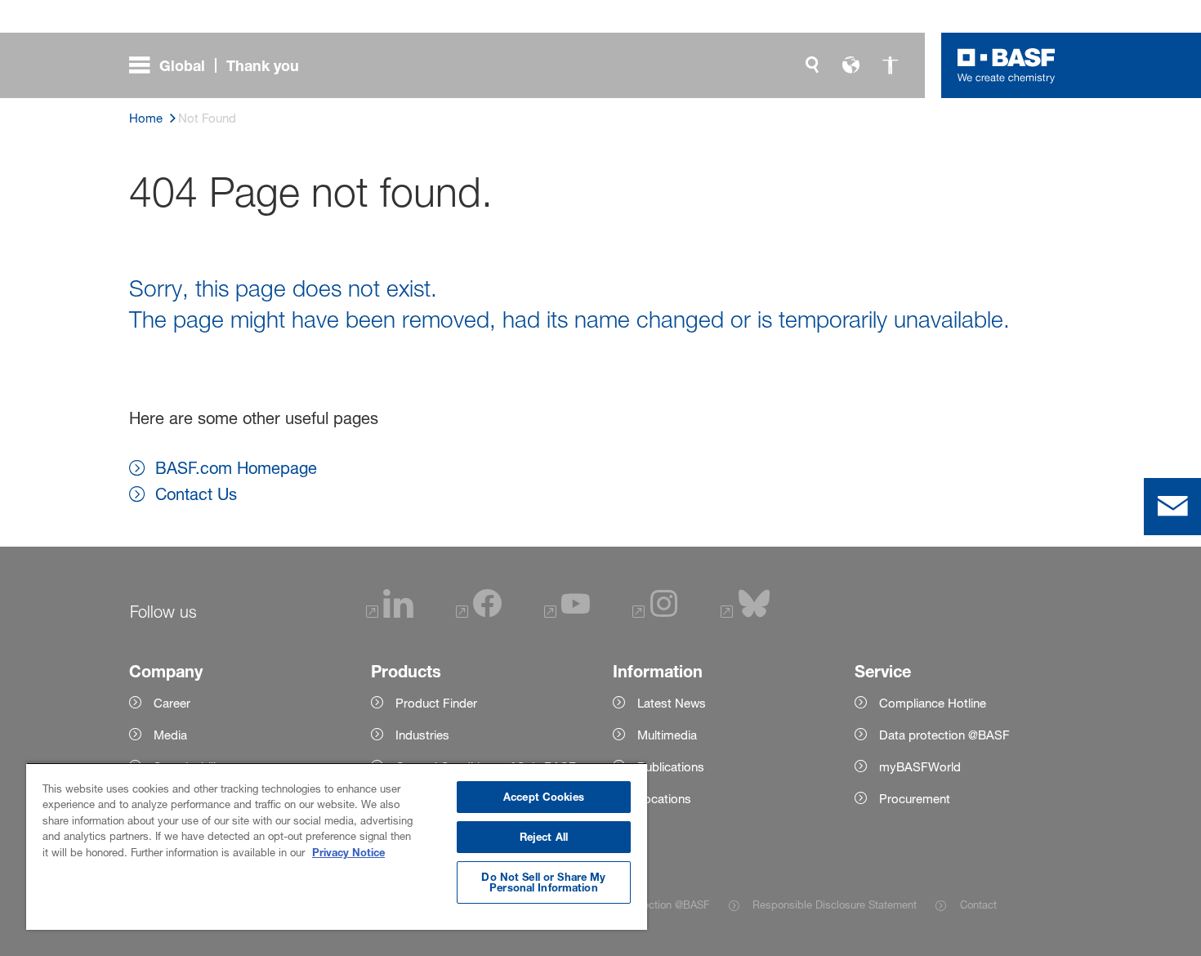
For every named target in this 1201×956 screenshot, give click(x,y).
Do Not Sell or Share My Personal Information (543, 882)
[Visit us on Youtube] (567, 613)
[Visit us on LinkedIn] (389, 613)
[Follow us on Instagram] (655, 613)
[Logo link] (1007, 65)
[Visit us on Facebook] (478, 613)
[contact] (1172, 506)
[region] (336, 846)
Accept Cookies (543, 796)
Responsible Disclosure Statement (834, 904)
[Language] (851, 65)
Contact (978, 904)
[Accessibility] (890, 65)
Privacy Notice (348, 852)
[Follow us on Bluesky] (745, 613)
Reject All (544, 836)
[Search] (812, 65)
